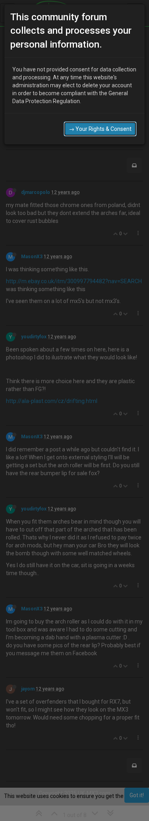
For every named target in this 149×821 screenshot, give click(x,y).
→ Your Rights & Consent (100, 129)
